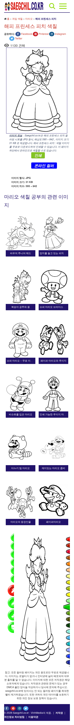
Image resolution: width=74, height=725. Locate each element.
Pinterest (44, 33)
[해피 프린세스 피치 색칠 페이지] (35, 90)
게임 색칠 (17, 18)
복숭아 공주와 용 (20, 307)
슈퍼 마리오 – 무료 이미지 (21, 360)
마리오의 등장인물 (20, 522)
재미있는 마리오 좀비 (53, 468)
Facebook (26, 33)
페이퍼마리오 (53, 522)
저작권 (59, 713)
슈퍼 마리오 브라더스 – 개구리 (56, 307)
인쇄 (38, 155)
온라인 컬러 (44, 165)
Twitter (18, 38)
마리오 (29, 18)
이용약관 (33, 717)
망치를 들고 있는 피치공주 (54, 253)
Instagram (60, 33)
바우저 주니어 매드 (20, 253)
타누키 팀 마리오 (20, 468)
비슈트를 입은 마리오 (20, 414)
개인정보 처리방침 (14, 717)
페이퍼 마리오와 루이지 (53, 360)
